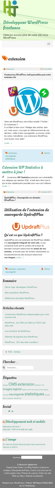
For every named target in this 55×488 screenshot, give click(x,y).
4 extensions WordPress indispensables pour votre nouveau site (27, 315)
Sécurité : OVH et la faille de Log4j (17, 429)
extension (12, 152)
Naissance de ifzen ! (12, 426)
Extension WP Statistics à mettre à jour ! (22, 170)
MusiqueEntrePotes (20, 470)
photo (37, 390)
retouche (5, 395)
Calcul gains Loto (12, 473)
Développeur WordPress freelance (25, 25)
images (7, 389)
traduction (10, 398)
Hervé (47, 152)
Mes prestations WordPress (17, 292)
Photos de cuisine (29, 473)
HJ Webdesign (28, 485)
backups (12, 268)
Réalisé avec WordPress (13, 482)
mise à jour (31, 390)
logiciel (17, 389)
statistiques (10, 158)
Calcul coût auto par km (41, 470)
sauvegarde (10, 155)
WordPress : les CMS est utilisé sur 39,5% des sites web (25, 324)
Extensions (10, 69)
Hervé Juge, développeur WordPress (21, 287)
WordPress (17, 398)
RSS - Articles (14, 351)
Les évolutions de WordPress (17, 331)
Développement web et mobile (25, 421)
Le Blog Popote (31, 467)
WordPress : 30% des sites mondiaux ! (22, 342)
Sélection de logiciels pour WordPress (21, 336)
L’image (10, 439)
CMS (13, 384)
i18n (43, 385)
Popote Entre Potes (14, 467)
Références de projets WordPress (19, 298)
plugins (46, 390)
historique (38, 385)
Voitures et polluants (34, 475)
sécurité (47, 395)
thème (5, 398)
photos (41, 390)
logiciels (24, 390)
